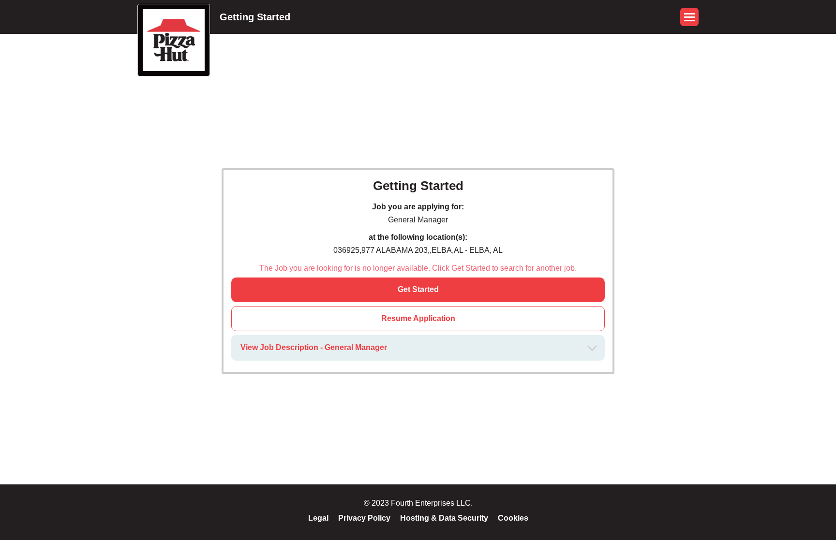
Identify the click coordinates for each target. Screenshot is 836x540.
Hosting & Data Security (444, 518)
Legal (318, 518)
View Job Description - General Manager (313, 347)
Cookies (513, 518)
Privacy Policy (364, 518)
